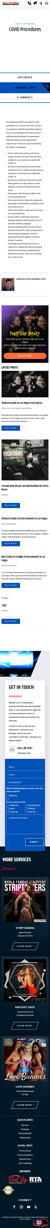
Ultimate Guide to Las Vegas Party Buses (22, 403)
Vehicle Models (25, 1133)
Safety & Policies (25, 23)
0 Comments (25, 98)
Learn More (24, 946)
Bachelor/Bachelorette (15, 802)
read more (11, 428)
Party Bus (5, 495)
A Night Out (14, 805)
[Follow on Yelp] (36, 1207)
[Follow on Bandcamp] (35, 3)
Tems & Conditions (25, 1155)
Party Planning (26, 408)
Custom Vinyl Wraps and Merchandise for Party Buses (25, 488)
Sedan (12, 808)
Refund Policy (25, 1159)
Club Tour (32, 812)
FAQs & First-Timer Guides (11, 408)
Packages (25, 1129)
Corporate (13, 812)
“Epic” (4, 605)
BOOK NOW (25, 356)
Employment (25, 1138)
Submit (33, 842)
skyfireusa (25, 78)
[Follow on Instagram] (21, 1207)
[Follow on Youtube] (29, 1207)
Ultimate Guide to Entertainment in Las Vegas (25, 519)
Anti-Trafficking (25, 1163)
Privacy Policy (25, 1151)
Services (25, 1125)
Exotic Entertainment (9, 524)
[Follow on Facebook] (14, 1207)
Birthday (31, 808)
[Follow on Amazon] (29, 3)
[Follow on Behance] (41, 3)
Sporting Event (34, 805)
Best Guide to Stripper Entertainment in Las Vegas (23, 559)
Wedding (13, 796)
